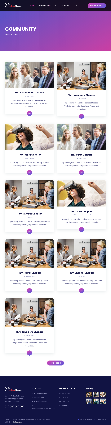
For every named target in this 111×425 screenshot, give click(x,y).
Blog (78, 6)
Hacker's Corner (62, 6)
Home (32, 6)
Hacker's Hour (64, 393)
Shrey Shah (30, 96)
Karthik (30, 217)
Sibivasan (82, 276)
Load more (55, 363)
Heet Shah (82, 98)
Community (44, 6)
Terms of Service (85, 419)
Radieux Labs (18, 422)
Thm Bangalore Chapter (29, 331)
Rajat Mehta (30, 158)
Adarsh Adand (30, 335)
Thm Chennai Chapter (81, 272)
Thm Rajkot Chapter (29, 154)
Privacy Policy (100, 419)
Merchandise (64, 405)
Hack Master (64, 397)
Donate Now (95, 6)
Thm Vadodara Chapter (81, 95)
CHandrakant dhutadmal (82, 215)
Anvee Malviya (30, 276)
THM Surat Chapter (81, 154)
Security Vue (64, 401)
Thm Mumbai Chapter (29, 213)
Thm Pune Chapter (81, 211)
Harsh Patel (82, 158)
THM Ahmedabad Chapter (29, 92)
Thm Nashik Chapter (29, 272)
